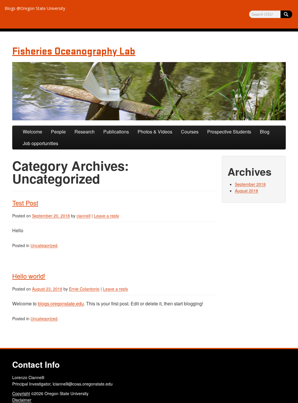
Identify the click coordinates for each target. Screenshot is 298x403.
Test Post (25, 202)
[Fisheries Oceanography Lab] (149, 91)
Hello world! (28, 275)
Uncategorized (44, 245)
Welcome (32, 131)
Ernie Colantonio (84, 289)
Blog (264, 131)
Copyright (21, 393)
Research (84, 131)
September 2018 (250, 184)
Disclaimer (21, 400)
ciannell (84, 216)
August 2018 (246, 190)
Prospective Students (229, 131)
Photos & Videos (155, 131)
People (58, 131)
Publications (116, 131)
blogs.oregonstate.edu (61, 303)
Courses (189, 131)
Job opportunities (40, 143)
